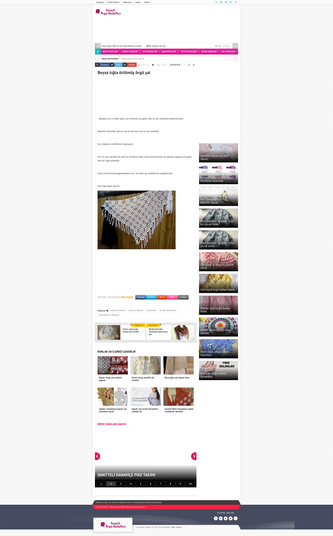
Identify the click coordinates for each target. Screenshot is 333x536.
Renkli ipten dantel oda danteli (215, 331)
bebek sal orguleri (118, 310)
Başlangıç (100, 2)
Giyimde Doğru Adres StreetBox (213, 375)
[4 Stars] (177, 65)
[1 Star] (171, 65)
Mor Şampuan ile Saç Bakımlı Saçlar (123, 46)
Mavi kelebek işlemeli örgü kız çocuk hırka (160, 46)
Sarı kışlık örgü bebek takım (217, 289)
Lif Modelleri (228, 51)
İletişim (138, 2)
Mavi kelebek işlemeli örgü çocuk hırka (217, 244)
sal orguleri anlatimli (167, 310)
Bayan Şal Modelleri (110, 58)
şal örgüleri (151, 310)
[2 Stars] (173, 65)
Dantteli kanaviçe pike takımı (214, 157)
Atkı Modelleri (150, 51)
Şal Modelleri (169, 51)
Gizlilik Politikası (113, 2)
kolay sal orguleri (136, 310)
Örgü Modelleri (164, 527)
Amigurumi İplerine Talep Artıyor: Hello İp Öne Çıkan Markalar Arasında (217, 177)
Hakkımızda (127, 2)
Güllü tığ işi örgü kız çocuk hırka (216, 266)
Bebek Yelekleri (130, 51)
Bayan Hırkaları (209, 51)
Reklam (147, 2)
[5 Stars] (179, 65)
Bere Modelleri (110, 51)
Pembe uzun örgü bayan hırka (215, 309)
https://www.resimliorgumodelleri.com (116, 173)
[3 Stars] (175, 65)
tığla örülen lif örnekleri (109, 315)
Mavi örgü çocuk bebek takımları (214, 353)
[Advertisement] (190, 24)
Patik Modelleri (189, 51)
